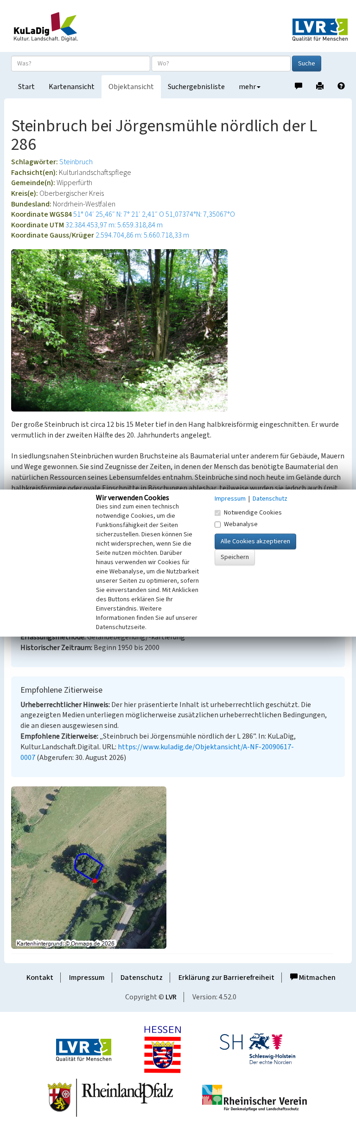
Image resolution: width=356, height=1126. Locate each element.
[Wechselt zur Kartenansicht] (178, 867)
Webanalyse (241, 524)
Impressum (87, 977)
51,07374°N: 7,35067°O (200, 214)
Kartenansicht (72, 87)
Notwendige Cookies (253, 512)
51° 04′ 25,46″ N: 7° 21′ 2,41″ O (118, 214)
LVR (171, 997)
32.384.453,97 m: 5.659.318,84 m (114, 225)
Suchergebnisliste (196, 87)
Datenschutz (142, 977)
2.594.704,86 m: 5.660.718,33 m (142, 235)
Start (26, 87)
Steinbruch (76, 162)
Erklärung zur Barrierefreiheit (226, 977)
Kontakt (39, 977)
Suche (306, 63)
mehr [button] (247, 87)
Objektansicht (131, 87)
